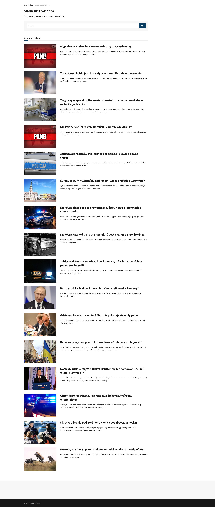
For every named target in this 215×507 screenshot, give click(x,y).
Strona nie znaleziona (42, 5)
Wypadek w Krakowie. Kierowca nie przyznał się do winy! (96, 46)
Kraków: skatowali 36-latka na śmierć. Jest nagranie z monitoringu (102, 234)
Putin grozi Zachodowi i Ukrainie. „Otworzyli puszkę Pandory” (99, 288)
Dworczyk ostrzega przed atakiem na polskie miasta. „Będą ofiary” (102, 449)
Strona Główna (29, 5)
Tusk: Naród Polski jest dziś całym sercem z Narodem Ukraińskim (101, 73)
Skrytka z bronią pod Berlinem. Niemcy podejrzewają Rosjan (98, 422)
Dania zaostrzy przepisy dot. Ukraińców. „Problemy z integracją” (101, 342)
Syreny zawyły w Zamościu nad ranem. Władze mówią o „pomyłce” (102, 181)
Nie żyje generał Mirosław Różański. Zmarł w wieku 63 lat (96, 127)
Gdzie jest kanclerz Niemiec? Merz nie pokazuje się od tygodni (99, 315)
